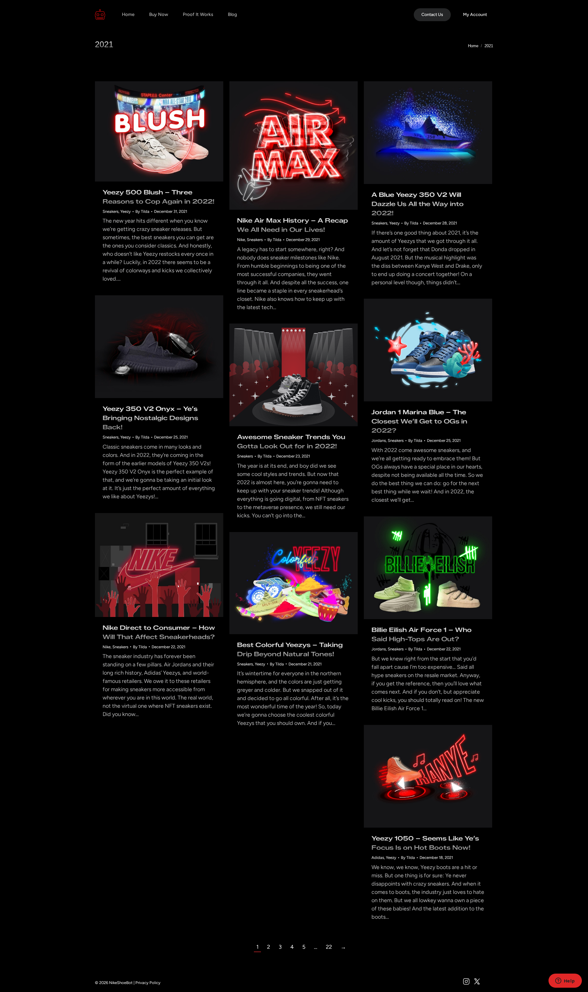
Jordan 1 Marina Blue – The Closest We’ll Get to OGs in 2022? (419, 421)
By (142, 211)
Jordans (378, 440)
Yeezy (125, 211)
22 (329, 947)
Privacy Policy (147, 982)
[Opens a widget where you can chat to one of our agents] (565, 981)
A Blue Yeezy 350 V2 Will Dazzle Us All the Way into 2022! (417, 204)
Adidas (377, 857)
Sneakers (111, 211)
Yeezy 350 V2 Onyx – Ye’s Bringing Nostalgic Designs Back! (150, 418)
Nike (241, 239)
